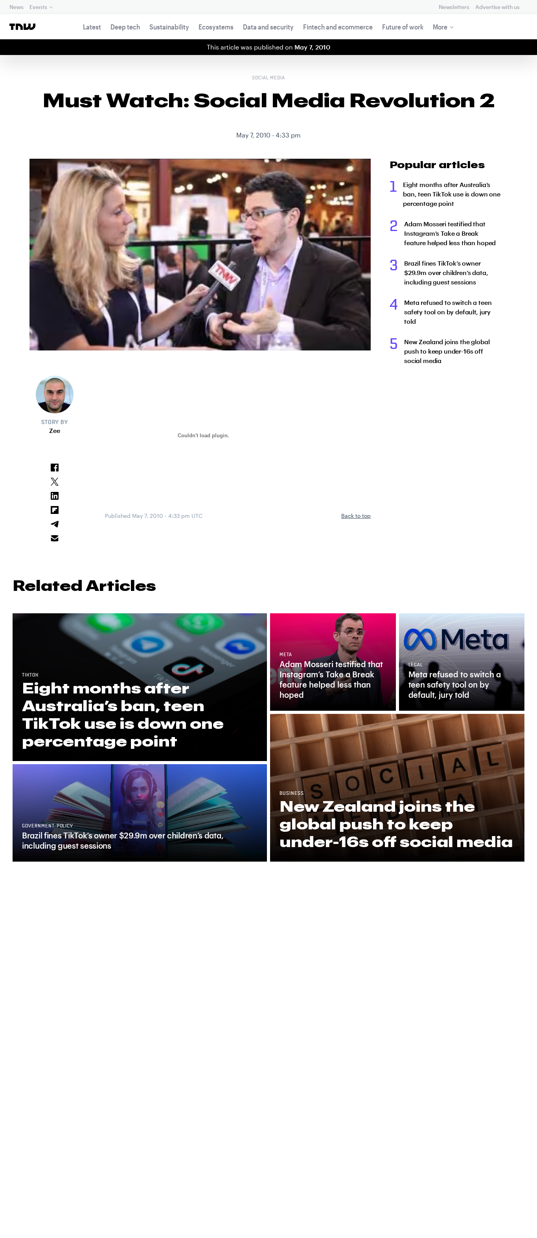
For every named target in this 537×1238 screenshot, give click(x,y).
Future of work (402, 26)
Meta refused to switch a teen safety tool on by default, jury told (447, 312)
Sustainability (169, 26)
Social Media (268, 78)
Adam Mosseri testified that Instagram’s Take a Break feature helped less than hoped (450, 233)
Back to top (356, 515)
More (440, 26)
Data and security (268, 26)
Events (38, 7)
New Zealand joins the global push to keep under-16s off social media (447, 351)
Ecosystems (216, 26)
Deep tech (125, 26)
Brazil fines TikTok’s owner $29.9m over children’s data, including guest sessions (446, 272)
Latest (92, 26)
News (16, 7)
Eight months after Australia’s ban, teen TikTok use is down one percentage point (451, 194)
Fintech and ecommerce (338, 26)
